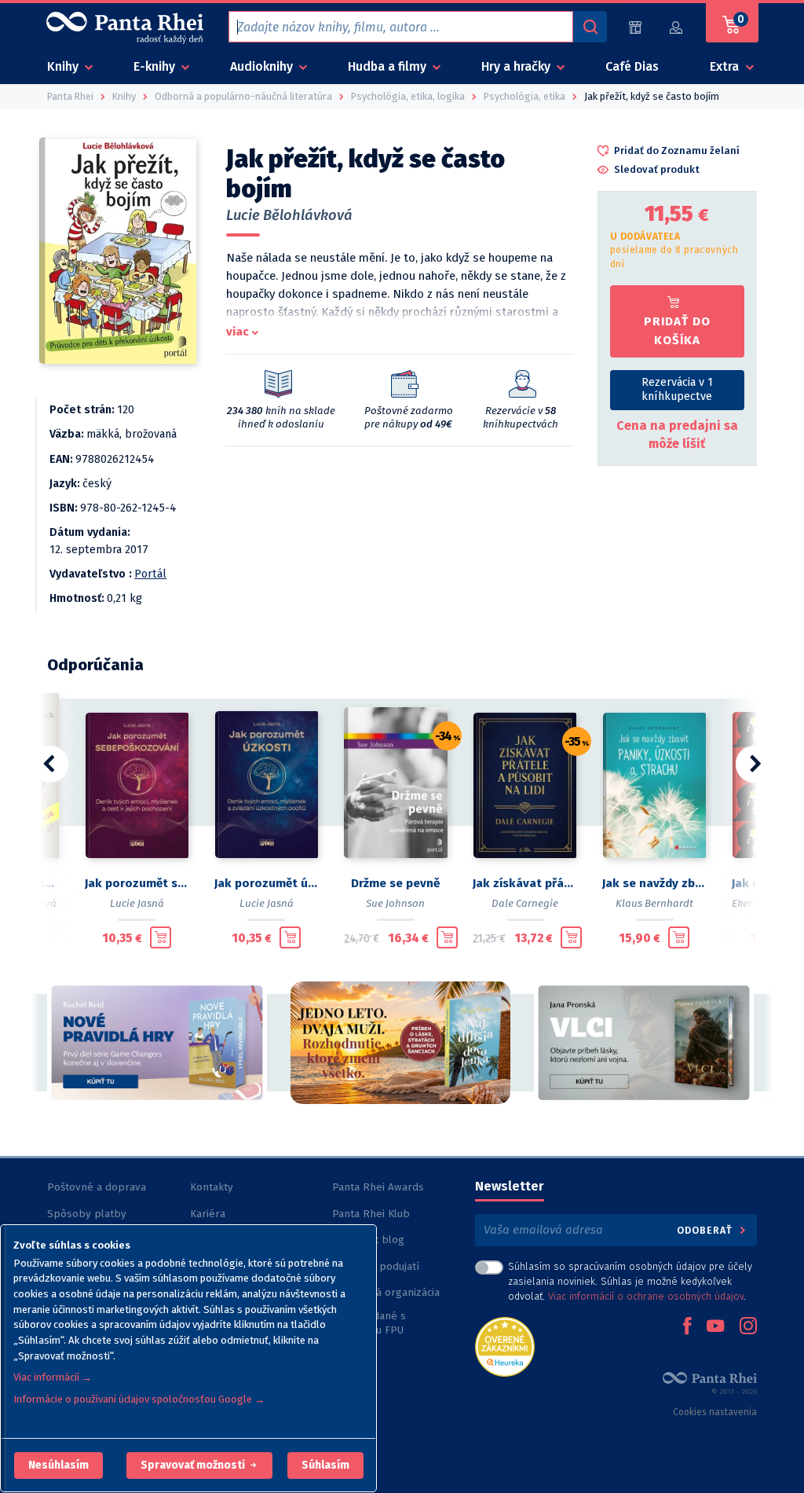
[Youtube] (715, 1327)
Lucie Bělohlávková (289, 215)
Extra (726, 66)
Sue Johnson (395, 903)
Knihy (64, 66)
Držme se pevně (395, 883)
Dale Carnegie (525, 903)
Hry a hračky (517, 66)
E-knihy (155, 66)
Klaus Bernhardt (654, 903)
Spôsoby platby (86, 1213)
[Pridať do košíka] (160, 937)
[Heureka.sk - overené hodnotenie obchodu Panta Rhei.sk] (505, 1345)
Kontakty (211, 1187)
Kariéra (207, 1213)
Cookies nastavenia (715, 1412)
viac (237, 332)
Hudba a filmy (388, 66)
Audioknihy (263, 66)
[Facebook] (687, 1327)
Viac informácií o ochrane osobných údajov (646, 1296)
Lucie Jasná (137, 903)
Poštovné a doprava (96, 1187)
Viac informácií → (52, 1377)
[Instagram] (748, 1327)
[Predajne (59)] (635, 27)
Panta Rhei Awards (378, 1187)
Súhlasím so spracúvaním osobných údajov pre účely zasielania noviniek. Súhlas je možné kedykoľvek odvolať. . (630, 1281)
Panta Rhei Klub (371, 1213)
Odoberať (706, 1230)
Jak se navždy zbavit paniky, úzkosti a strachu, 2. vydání (654, 883)
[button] (58, 1465)
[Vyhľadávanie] (589, 26)
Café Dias (632, 66)
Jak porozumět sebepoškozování (137, 883)
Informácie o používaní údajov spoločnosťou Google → (139, 1399)
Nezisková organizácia (386, 1292)
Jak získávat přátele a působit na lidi (525, 883)
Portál (150, 574)
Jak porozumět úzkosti (266, 883)
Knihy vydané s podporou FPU (369, 1323)
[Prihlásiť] (677, 27)
